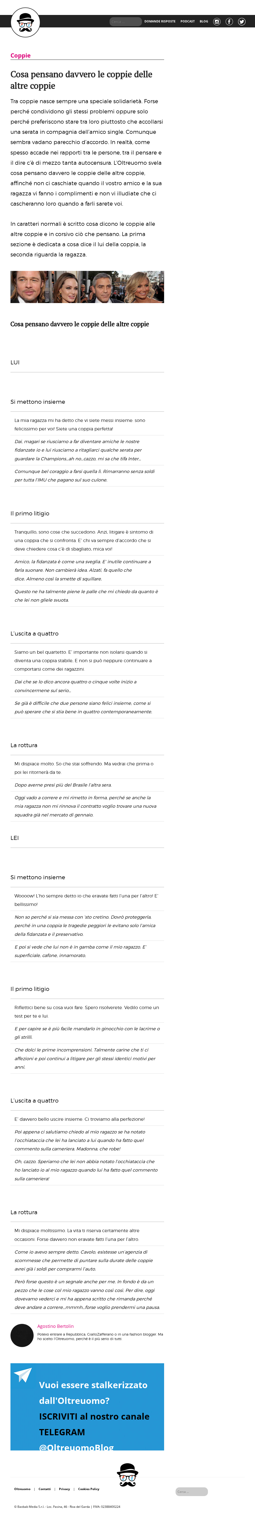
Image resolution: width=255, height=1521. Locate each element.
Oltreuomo (22, 1489)
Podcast (188, 21)
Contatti (45, 1489)
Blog (204, 21)
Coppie (20, 55)
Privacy (64, 1489)
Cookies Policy (88, 1489)
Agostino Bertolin (55, 1326)
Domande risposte (160, 21)
